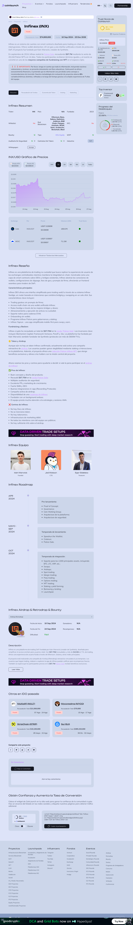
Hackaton (109, 878)
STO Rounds (90, 874)
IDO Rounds (90, 868)
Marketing (73, 92)
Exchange (70, 862)
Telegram (50, 853)
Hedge (69, 874)
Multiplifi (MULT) (26, 704)
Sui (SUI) (65, 724)
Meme (11, 871)
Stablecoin (12, 874)
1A (83, 164)
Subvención (110, 875)
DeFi (90, 141)
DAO (68, 865)
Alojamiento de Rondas (35, 861)
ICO (57, 135)
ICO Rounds (90, 871)
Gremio (69, 868)
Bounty (108, 859)
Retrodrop (109, 856)
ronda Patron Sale (40, 377)
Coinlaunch (10, 6)
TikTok (49, 862)
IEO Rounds (90, 878)
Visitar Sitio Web (112, 73)
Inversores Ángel (72, 871)
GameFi (11, 862)
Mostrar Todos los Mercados (51, 255)
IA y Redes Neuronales (16, 881)
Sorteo (108, 862)
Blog (24, 7)
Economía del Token (48, 92)
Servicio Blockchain (15, 856)
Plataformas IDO (33, 867)
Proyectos (17, 21)
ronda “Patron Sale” (65, 331)
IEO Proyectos (13, 887)
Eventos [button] (38, 4)
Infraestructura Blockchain (17, 853)
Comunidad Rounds (92, 862)
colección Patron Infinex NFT (64, 351)
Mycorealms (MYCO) (72, 704)
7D (58, 164)
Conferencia (110, 884)
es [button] (99, 5)
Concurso (109, 869)
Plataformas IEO (33, 873)
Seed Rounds (90, 853)
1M (64, 164)
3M (71, 164)
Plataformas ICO (33, 870)
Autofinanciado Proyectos (17, 906)
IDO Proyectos (13, 884)
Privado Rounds (91, 856)
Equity (62, 135)
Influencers (73, 4)
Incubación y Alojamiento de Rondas (37, 853)
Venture (69, 853)
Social (10, 878)
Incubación (31, 858)
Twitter (49, 856)
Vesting (62, 92)
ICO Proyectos (13, 893)
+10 (123, 95)
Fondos (49, 4)
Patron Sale (49, 54)
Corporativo (71, 856)
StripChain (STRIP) (27, 724)
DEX (29, 864)
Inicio (10, 21)
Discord (49, 868)
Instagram (50, 865)
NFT (10, 865)
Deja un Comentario (24, 769)
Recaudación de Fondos (29, 92)
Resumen (13, 92)
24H (51, 164)
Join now (36, 17)
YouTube (50, 859)
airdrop (24, 348)
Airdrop (108, 853)
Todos (90, 164)
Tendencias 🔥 (86, 4)
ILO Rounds (90, 881)
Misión (108, 872)
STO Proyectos (13, 890)
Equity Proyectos (14, 903)
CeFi (10, 868)
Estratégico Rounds (92, 859)
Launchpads (60, 4)
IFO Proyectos (13, 899)
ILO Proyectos (13, 896)
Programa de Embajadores (115, 865)
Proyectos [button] (26, 4)
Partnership (123, 5)
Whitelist (109, 881)
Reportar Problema (119, 34)
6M (77, 164)
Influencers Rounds (92, 865)
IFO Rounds (90, 884)
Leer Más (16, 669)
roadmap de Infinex (38, 394)
